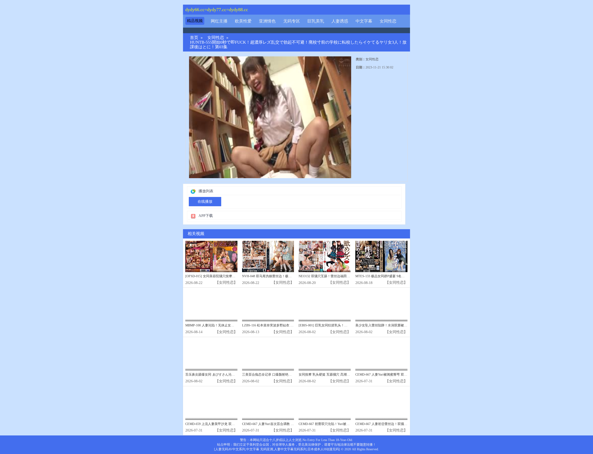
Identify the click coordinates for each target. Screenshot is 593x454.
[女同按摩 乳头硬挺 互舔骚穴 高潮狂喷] (325, 355)
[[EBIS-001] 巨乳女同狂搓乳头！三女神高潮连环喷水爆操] (325, 305)
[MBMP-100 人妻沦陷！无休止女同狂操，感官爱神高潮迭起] (211, 305)
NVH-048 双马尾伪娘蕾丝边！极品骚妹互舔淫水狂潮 (280, 276)
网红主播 (219, 21)
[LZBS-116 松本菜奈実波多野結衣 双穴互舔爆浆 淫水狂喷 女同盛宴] (268, 305)
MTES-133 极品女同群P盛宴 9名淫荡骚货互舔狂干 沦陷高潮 (398, 276)
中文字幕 (364, 21)
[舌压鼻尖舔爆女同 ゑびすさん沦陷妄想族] (211, 355)
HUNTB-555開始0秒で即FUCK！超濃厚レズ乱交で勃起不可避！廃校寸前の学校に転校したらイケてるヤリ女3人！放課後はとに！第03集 (298, 44)
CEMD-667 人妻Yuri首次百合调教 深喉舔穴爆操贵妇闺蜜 (282, 424)
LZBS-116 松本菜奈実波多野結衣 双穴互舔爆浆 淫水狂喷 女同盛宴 (290, 325)
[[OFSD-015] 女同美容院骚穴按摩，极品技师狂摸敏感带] (211, 256)
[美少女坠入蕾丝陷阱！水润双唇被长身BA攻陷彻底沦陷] (381, 305)
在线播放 (205, 201)
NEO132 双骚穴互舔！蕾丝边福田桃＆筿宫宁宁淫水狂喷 (339, 276)
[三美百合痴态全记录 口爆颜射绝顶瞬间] (268, 355)
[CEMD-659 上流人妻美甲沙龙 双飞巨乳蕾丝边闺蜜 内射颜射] (211, 404)
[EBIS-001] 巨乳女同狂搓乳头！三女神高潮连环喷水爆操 (339, 325)
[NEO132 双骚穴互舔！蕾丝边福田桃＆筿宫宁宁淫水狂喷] (325, 256)
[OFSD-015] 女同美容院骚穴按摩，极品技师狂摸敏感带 (225, 276)
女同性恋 (388, 21)
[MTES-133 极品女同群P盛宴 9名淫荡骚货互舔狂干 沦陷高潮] (381, 256)
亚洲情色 (267, 21)
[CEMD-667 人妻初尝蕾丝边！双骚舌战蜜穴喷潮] (381, 404)
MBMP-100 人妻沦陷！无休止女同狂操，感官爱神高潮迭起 (227, 325)
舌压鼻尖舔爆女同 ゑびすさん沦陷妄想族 (215, 374)
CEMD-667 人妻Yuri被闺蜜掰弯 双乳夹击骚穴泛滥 (391, 374)
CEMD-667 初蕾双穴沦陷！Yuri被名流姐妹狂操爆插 (335, 424)
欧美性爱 (243, 21)
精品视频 (195, 21)
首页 (194, 37)
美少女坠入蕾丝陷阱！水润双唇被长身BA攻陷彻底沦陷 (394, 325)
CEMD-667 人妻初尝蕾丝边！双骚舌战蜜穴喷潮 (389, 424)
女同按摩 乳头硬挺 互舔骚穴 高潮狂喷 (326, 374)
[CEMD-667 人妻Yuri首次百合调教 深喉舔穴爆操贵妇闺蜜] (268, 404)
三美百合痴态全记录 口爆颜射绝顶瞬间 (270, 374)
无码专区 (291, 21)
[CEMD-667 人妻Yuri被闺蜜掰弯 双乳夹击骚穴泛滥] (381, 355)
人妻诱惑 (339, 21)
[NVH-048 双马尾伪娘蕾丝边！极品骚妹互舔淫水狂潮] (268, 256)
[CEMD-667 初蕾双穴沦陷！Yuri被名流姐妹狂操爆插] (325, 404)
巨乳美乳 (315, 21)
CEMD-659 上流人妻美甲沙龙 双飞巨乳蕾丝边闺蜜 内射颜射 (228, 424)
